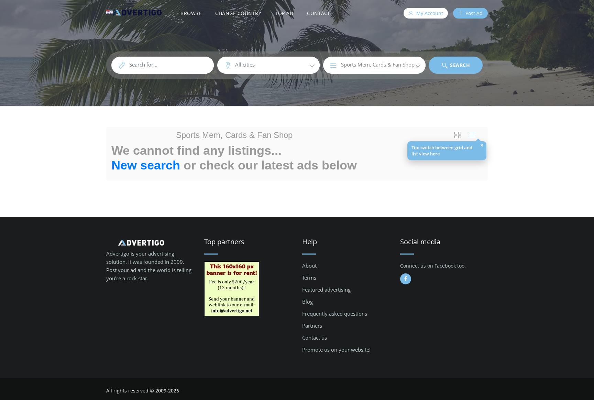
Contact (318, 13)
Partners (312, 325)
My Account (429, 13)
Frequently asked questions (334, 313)
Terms (309, 277)
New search (145, 165)
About (309, 265)
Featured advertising (326, 289)
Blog (307, 301)
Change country (238, 13)
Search (459, 65)
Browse (190, 13)
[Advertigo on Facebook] (405, 278)
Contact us (314, 337)
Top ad (284, 13)
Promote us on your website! (336, 349)
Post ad (473, 13)
